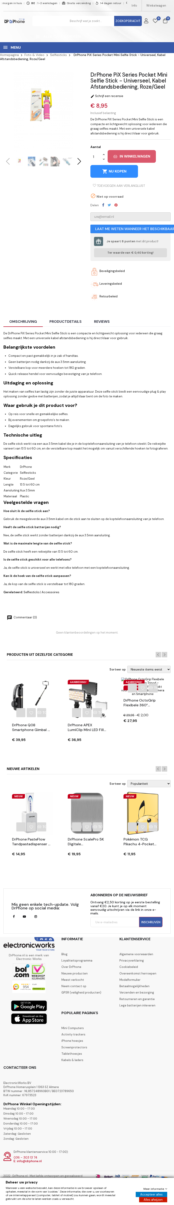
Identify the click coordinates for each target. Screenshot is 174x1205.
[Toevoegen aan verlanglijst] (31, 712)
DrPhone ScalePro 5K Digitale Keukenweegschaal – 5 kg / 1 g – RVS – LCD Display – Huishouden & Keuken (87, 842)
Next (164, 654)
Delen (103, 205)
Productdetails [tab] (65, 321)
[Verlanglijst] (155, 21)
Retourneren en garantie (137, 999)
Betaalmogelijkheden (134, 986)
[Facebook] (13, 916)
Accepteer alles (151, 1194)
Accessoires (50, 592)
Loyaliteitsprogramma (76, 960)
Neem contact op (73, 986)
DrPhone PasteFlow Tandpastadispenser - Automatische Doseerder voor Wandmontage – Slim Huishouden (31, 842)
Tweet (109, 205)
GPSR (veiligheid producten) (81, 992)
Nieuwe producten (74, 973)
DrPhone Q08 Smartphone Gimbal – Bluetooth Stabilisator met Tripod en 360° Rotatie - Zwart (31, 727)
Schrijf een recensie (106, 96)
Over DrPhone (71, 967)
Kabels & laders (72, 1060)
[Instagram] (36, 916)
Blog (64, 954)
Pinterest (116, 205)
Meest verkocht (72, 980)
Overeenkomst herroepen (137, 973)
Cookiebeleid (128, 967)
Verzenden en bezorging (136, 992)
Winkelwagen (156, 5)
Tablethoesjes (71, 1054)
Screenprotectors (74, 1047)
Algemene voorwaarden (136, 954)
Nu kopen (114, 171)
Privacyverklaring (131, 960)
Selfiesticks (32, 592)
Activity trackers (73, 1034)
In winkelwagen (135, 156)
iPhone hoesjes (72, 1041)
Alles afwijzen (153, 1200)
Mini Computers (72, 1028)
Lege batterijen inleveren (137, 1005)
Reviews (102, 321)
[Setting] (146, 21)
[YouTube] (24, 916)
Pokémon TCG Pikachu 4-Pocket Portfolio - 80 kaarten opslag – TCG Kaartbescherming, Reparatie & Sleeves (142, 842)
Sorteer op (117, 669)
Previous (158, 654)
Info (134, 5)
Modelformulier (129, 980)
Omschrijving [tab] (23, 321)
